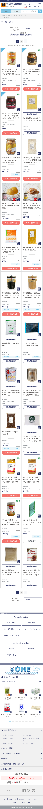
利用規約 (14, 802)
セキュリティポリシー (25, 802)
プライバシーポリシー (32, 799)
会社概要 (21, 799)
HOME (4, 799)
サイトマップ (12, 799)
